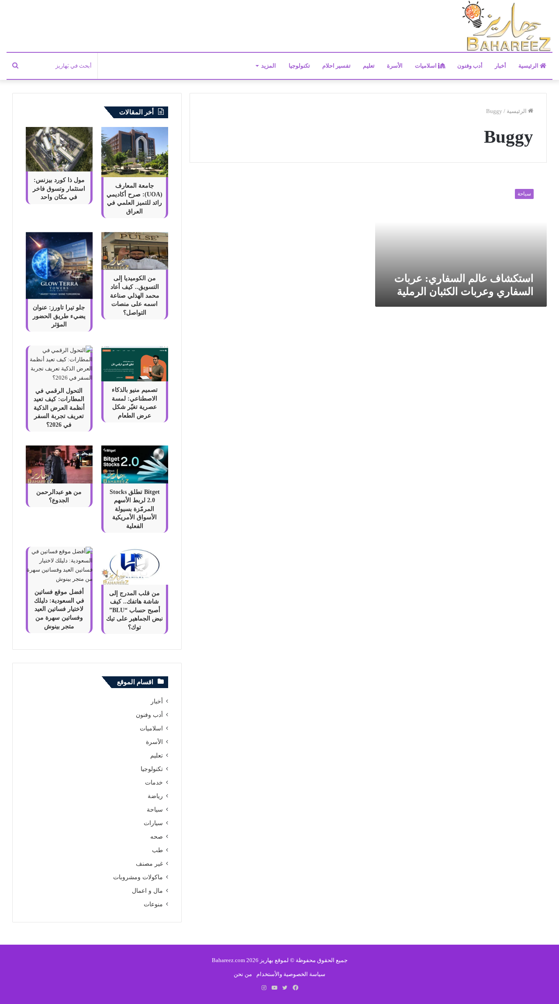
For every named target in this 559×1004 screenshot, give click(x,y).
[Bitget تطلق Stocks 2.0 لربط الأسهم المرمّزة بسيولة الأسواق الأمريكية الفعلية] (134, 464)
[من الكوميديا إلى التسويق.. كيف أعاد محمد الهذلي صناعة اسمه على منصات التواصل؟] (134, 251)
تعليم (369, 65)
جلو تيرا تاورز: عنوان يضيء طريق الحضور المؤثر (59, 316)
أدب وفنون (470, 65)
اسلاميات (426, 65)
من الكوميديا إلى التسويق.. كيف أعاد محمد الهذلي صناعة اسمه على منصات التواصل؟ (134, 295)
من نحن (243, 974)
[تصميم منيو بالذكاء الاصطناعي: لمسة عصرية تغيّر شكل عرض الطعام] (134, 363)
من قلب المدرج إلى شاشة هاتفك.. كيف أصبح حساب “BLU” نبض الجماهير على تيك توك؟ (134, 610)
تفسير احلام (336, 65)
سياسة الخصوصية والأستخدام (290, 974)
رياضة (155, 796)
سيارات (153, 823)
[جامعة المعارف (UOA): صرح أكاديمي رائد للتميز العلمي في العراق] (134, 152)
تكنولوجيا (299, 65)
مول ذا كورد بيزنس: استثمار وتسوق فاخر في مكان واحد (59, 188)
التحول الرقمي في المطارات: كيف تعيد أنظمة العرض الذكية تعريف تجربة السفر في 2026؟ (59, 407)
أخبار (500, 65)
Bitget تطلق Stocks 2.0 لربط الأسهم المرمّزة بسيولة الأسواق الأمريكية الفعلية (135, 509)
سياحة (155, 809)
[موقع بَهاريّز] (506, 26)
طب (157, 850)
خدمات (154, 782)
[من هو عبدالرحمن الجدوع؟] (59, 464)
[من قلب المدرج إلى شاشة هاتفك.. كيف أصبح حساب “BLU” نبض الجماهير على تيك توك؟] (134, 565)
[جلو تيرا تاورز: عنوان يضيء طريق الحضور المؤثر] (59, 265)
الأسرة (395, 65)
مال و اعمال (147, 890)
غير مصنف (149, 863)
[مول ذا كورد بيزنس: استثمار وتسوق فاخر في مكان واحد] (59, 149)
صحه (156, 836)
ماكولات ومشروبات (138, 877)
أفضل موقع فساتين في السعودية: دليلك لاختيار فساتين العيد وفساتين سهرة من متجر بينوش (59, 609)
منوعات (153, 904)
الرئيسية (529, 65)
